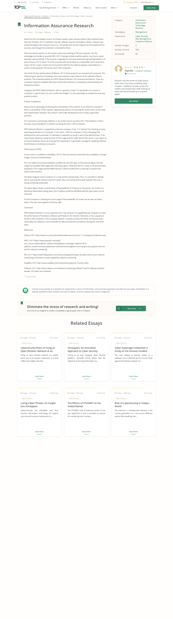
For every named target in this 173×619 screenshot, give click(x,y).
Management (141, 32)
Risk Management (143, 39)
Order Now (151, 8)
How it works (101, 8)
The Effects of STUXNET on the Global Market (84, 404)
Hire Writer (133, 101)
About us (87, 8)
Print (57, 32)
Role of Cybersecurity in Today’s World (132, 404)
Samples (45, 16)
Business (139, 28)
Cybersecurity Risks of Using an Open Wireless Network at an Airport (38, 349)
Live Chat (35, 2)
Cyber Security (86, 16)
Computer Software (143, 41)
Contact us (47, 2)
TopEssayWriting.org (32, 16)
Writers (76, 8)
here (153, 2)
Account (133, 7)
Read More (39, 376)
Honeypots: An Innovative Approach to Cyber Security (83, 349)
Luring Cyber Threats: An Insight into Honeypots (38, 404)
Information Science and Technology (64, 16)
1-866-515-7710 (21, 2)
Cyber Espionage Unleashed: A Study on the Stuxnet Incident (131, 349)
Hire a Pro (131, 308)
